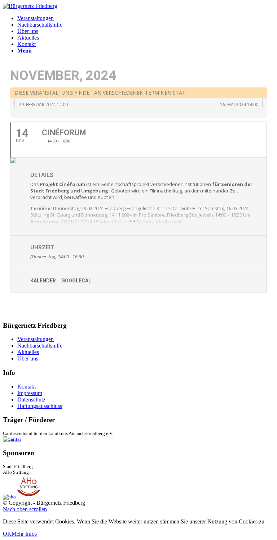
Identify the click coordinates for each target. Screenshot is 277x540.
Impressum (29, 393)
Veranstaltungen (35, 339)
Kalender (43, 280)
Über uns (27, 358)
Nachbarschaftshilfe (39, 345)
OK (7, 534)
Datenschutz (31, 399)
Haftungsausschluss (39, 406)
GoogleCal (76, 280)
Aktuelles (28, 352)
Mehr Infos (24, 534)
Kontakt (26, 387)
